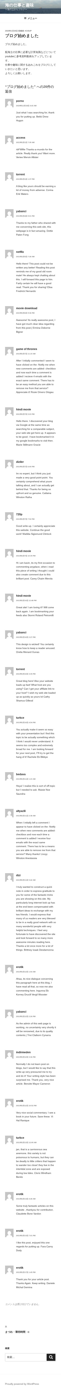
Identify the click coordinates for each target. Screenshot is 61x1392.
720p (19, 514)
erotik (19, 967)
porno (20, 101)
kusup (28, 31)
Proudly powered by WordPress (22, 1384)
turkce (20, 717)
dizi (18, 875)
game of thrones (26, 349)
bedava (21, 774)
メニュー (32, 18)
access (20, 137)
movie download (26, 308)
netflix (20, 251)
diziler (20, 461)
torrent (20, 174)
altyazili (21, 811)
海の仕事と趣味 (19, 5)
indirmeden (23, 1052)
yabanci (21, 211)
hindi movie (23, 409)
